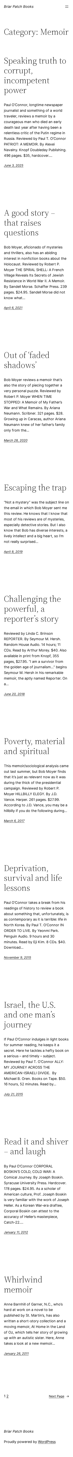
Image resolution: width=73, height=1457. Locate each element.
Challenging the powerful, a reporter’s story (32, 609)
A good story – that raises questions (29, 223)
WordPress (47, 1442)
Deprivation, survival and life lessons (33, 878)
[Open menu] (66, 6)
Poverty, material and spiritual (34, 746)
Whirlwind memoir (23, 1284)
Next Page (59, 1396)
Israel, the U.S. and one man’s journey (30, 1015)
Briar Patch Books (18, 6)
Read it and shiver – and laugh (36, 1146)
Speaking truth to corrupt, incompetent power (35, 75)
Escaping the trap (35, 488)
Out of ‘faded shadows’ (27, 360)
